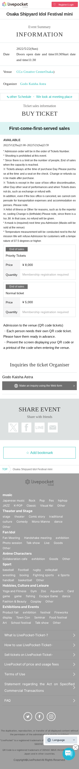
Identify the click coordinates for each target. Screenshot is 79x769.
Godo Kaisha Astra (33, 84)
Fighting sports (43, 575)
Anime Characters (17, 553)
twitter (13, 427)
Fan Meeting (11, 538)
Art (5, 622)
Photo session (12, 543)
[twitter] (27, 716)
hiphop (62, 500)
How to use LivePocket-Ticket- (28, 645)
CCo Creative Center (30, 71)
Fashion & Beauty (14, 601)
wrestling (9, 575)
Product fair (11, 612)
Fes (51, 500)
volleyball (51, 570)
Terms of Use (14, 674)
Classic (31, 505)
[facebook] (39, 716)
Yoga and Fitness (14, 591)
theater (19, 516)
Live (47, 543)
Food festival (58, 617)
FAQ (7, 700)
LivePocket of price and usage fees (31, 664)
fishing (30, 596)
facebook (26, 427)
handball (8, 580)
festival (45, 612)
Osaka (49, 71)
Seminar (39, 617)
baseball (8, 570)
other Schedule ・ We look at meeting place (41, 97)
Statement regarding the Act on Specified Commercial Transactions (39, 687)
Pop (42, 500)
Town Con (23, 617)
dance (58, 521)
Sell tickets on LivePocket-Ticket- (28, 654)
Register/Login (66, 4)
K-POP (18, 505)
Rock (32, 500)
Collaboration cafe (15, 559)
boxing (24, 575)
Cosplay (36, 601)
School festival (21, 622)
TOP (4, 469)
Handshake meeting (38, 538)
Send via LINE (40, 427)
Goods (58, 543)
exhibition (62, 538)
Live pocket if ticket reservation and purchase (15, 5)
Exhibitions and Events (21, 607)
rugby (37, 570)
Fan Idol (9, 532)
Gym (34, 591)
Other (61, 505)
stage (6, 516)
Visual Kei (46, 505)
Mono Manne (41, 521)
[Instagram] (51, 716)
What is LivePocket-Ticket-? (26, 635)
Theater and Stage (17, 511)
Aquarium (56, 591)
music (7, 495)
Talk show (33, 543)
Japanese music (14, 500)
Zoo (43, 591)
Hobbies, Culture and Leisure (26, 585)
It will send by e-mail (53, 427)
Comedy (22, 521)
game (18, 596)
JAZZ (6, 505)
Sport (7, 564)
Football (23, 570)
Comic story (37, 516)
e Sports (64, 575)
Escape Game (48, 596)
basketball (25, 580)
